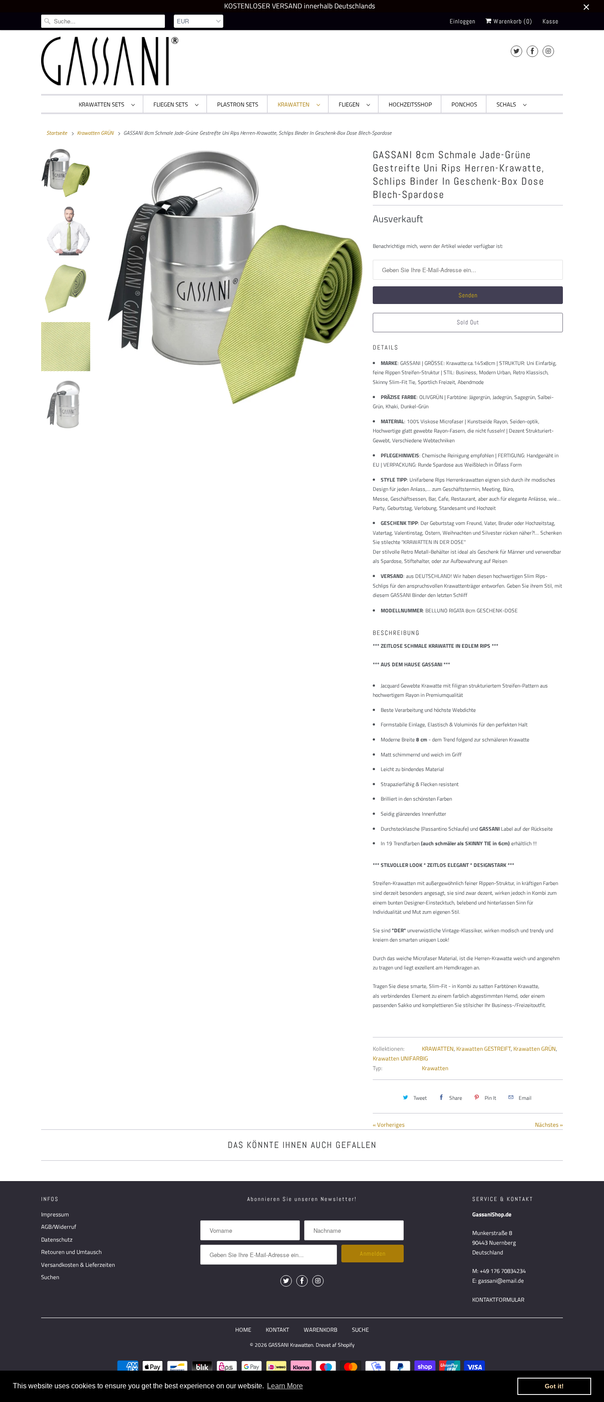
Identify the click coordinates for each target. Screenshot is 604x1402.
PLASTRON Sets (237, 104)
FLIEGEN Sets (172, 104)
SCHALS (508, 104)
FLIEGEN (350, 104)
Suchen (50, 1277)
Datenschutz (57, 1239)
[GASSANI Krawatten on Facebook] (532, 51)
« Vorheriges (389, 1124)
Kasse (550, 21)
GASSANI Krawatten (290, 1345)
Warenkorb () (512, 21)
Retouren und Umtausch (71, 1251)
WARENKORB (320, 1329)
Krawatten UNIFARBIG (400, 1058)
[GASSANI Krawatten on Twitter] (516, 51)
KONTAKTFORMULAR (498, 1299)
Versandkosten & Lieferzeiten (78, 1264)
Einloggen (462, 21)
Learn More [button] (285, 1386)
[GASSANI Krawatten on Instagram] (548, 51)
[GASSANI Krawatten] (109, 61)
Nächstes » (549, 1124)
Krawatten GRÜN (534, 1048)
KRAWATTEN (295, 104)
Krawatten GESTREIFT (483, 1048)
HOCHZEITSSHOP (410, 104)
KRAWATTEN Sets (103, 104)
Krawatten (435, 1068)
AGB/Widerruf (58, 1226)
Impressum (55, 1214)
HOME (243, 1329)
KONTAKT (277, 1329)
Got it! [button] (554, 1386)
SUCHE (360, 1329)
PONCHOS (464, 104)
